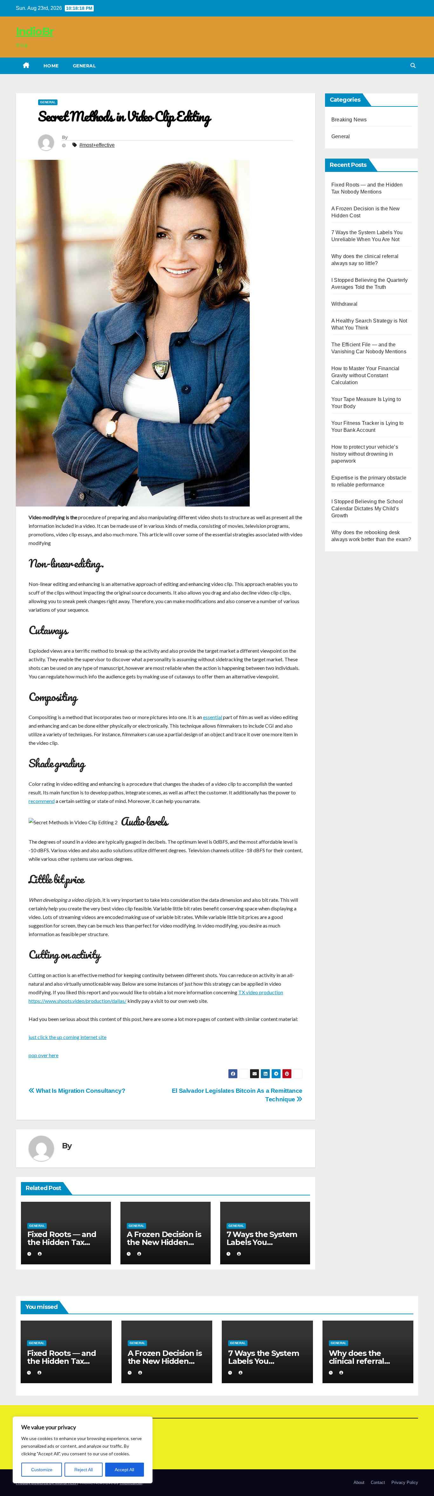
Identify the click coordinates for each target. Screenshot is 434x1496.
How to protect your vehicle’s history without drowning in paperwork (364, 454)
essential (212, 717)
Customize (41, 1469)
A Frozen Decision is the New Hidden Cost (164, 1242)
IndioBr (34, 31)
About (359, 1482)
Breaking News (349, 119)
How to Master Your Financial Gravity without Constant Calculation (365, 375)
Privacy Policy (404, 1482)
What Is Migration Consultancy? (80, 1090)
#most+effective (97, 145)
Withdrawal (344, 304)
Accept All (124, 1469)
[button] (413, 65)
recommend (42, 801)
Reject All (83, 1469)
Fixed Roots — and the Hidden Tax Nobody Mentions (61, 1242)
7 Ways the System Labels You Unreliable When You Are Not (263, 1365)
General (84, 66)
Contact (378, 1482)
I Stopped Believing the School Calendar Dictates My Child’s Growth (367, 508)
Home (51, 66)
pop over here (43, 1055)
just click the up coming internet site (67, 1037)
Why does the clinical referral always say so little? (365, 1361)
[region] (83, 1450)
